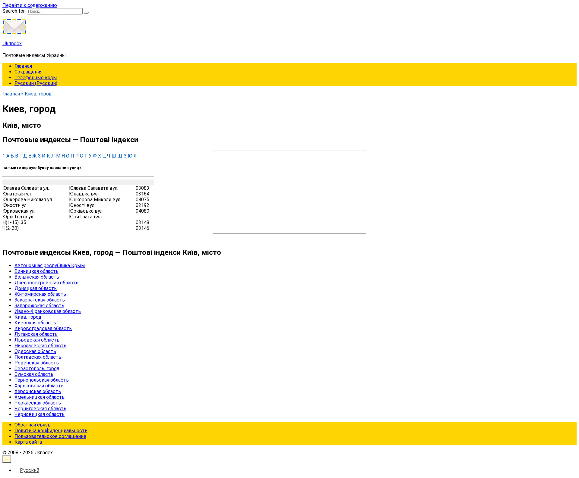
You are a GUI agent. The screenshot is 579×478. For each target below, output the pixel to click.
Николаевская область (40, 345)
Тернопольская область (41, 380)
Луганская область (36, 334)
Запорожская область (39, 305)
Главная (23, 66)
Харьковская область (39, 386)
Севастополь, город (36, 368)
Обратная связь (32, 425)
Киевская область (35, 323)
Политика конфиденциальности (50, 430)
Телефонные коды (35, 77)
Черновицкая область (39, 414)
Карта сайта (28, 442)
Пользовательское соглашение (50, 436)
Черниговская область (40, 408)
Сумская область (33, 374)
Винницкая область (36, 271)
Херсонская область (37, 391)
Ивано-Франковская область (47, 311)
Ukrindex (12, 43)
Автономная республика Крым (49, 265)
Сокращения (28, 72)
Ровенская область (36, 363)
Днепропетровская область (46, 283)
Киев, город (27, 317)
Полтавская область (37, 357)
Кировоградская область (43, 328)
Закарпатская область (39, 300)
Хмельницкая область (39, 397)
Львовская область (36, 340)
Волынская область (36, 277)
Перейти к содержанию (29, 5)
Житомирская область (40, 294)
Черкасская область (37, 403)
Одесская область (35, 351)
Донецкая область (35, 288)
